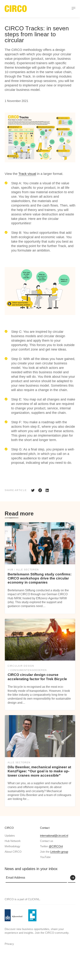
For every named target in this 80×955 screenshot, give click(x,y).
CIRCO (9, 827)
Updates (10, 835)
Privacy (9, 943)
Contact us (46, 840)
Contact (44, 827)
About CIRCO (13, 851)
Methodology (12, 846)
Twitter (51, 846)
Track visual (27, 174)
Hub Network (13, 840)
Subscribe (71, 878)
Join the (54, 851)
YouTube (45, 857)
